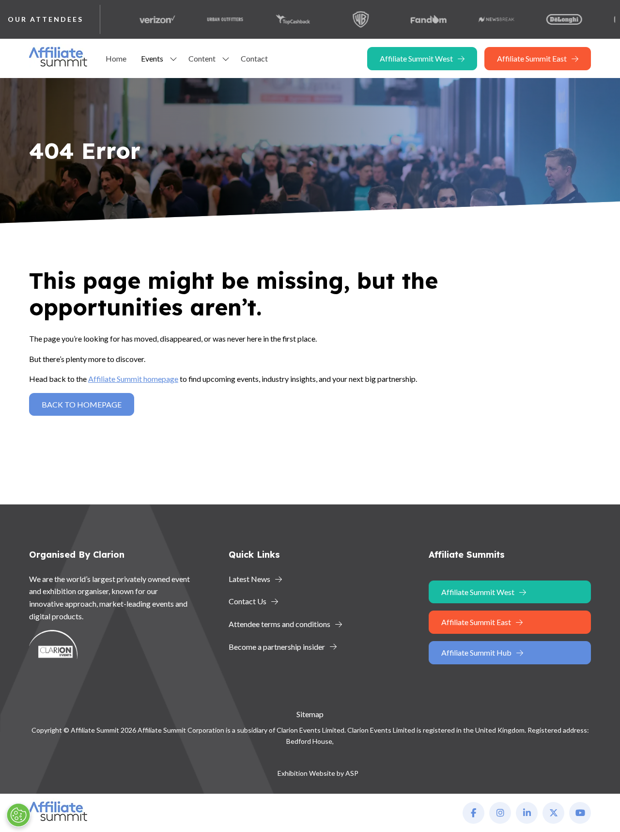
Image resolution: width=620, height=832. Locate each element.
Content (202, 58)
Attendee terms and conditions (279, 623)
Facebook (473, 813)
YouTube (580, 813)
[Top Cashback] (279, 19)
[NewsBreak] (482, 19)
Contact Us (247, 601)
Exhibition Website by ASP (318, 773)
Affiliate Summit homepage (133, 378)
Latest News (249, 578)
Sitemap (310, 714)
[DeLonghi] (550, 19)
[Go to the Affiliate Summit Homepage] (60, 66)
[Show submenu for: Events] (173, 58)
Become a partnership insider (277, 646)
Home (116, 58)
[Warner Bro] (347, 19)
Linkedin (527, 813)
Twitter (553, 813)
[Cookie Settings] (18, 815)
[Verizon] (143, 19)
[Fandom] (414, 19)
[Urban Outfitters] (211, 19)
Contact (254, 58)
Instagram (500, 813)
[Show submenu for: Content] (225, 58)
